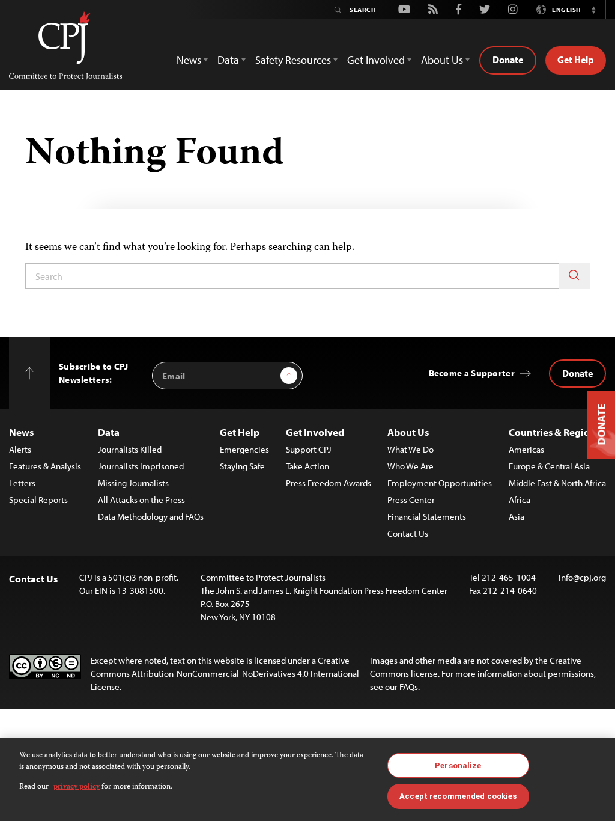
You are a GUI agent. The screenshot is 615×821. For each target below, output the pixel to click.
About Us (408, 432)
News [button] (189, 60)
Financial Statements (426, 516)
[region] (307, 779)
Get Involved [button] (376, 60)
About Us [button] (442, 60)
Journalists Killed (130, 449)
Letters (22, 483)
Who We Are (410, 466)
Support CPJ (309, 449)
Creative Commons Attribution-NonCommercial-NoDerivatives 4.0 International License (225, 673)
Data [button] (228, 60)
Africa (519, 499)
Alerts (20, 449)
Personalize (458, 765)
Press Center (411, 499)
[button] (593, 9)
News (21, 432)
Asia (516, 516)
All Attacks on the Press (141, 499)
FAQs (408, 686)
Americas (526, 449)
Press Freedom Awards (328, 483)
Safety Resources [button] (293, 60)
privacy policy (76, 787)
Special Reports (38, 499)
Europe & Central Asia (549, 466)
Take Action (307, 466)
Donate (507, 59)
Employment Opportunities (439, 483)
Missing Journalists (133, 483)
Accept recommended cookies (458, 796)
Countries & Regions (554, 432)
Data (109, 432)
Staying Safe (242, 466)
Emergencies (244, 449)
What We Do (410, 449)
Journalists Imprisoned (141, 466)
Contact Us (407, 533)
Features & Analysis (45, 466)
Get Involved (315, 432)
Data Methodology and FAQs (151, 516)
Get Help (575, 59)
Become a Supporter (472, 373)
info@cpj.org (582, 577)
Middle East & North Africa (557, 483)
